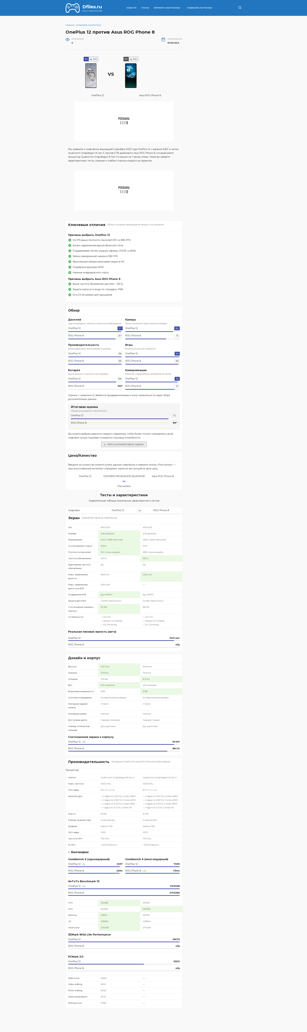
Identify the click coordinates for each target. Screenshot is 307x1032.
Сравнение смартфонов (88, 25)
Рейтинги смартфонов (167, 8)
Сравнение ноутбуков (199, 8)
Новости (131, 8)
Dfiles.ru (92, 6)
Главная (70, 25)
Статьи (145, 8)
